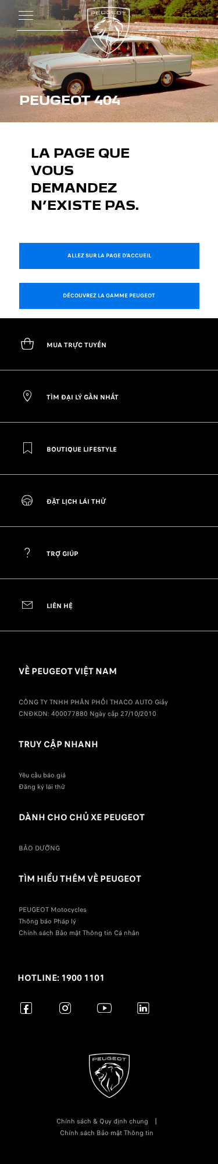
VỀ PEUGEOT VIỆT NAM (68, 671)
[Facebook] (26, 1008)
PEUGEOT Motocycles (53, 909)
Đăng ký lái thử (42, 786)
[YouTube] (104, 1008)
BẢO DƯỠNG (39, 848)
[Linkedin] (143, 1008)
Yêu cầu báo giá (42, 775)
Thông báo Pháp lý (47, 921)
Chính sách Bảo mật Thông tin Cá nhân (79, 932)
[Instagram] (65, 1008)
